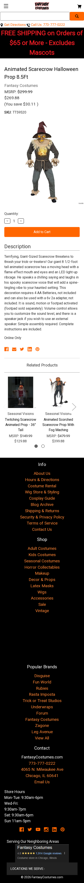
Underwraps (42, 706)
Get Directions (14, 25)
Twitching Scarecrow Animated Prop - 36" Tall (20, 425)
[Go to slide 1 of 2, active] (36, 446)
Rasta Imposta (42, 694)
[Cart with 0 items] (79, 6)
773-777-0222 (42, 763)
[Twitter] (22, 349)
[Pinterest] (37, 349)
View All (42, 738)
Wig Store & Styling (42, 491)
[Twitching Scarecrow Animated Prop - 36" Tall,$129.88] (20, 392)
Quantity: (11, 213)
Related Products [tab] (42, 365)
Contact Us (42, 529)
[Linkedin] (30, 349)
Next (74, 406)
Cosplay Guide (42, 498)
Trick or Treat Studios (42, 700)
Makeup (42, 573)
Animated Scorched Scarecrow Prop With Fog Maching (58, 425)
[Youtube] (38, 829)
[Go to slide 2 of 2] (43, 446)
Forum (42, 713)
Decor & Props (42, 579)
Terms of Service (42, 523)
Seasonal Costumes (42, 560)
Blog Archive (42, 504)
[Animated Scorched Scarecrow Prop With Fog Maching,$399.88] (58, 392)
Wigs (42, 592)
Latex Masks (42, 585)
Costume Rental (42, 485)
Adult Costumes (42, 548)
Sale (42, 604)
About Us (42, 473)
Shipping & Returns (42, 510)
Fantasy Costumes (42, 719)
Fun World (42, 682)
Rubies (42, 688)
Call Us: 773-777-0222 (47, 25)
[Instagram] (46, 829)
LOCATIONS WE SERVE (27, 869)
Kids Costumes (42, 554)
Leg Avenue (42, 731)
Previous (5, 406)
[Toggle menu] (6, 6)
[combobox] (35, 16)
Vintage (42, 610)
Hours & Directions (42, 479)
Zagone (42, 725)
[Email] (14, 349)
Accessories (42, 598)
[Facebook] (6, 349)
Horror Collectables (42, 567)
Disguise (42, 675)
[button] (42, 853)
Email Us (42, 781)
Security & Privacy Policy (42, 517)
